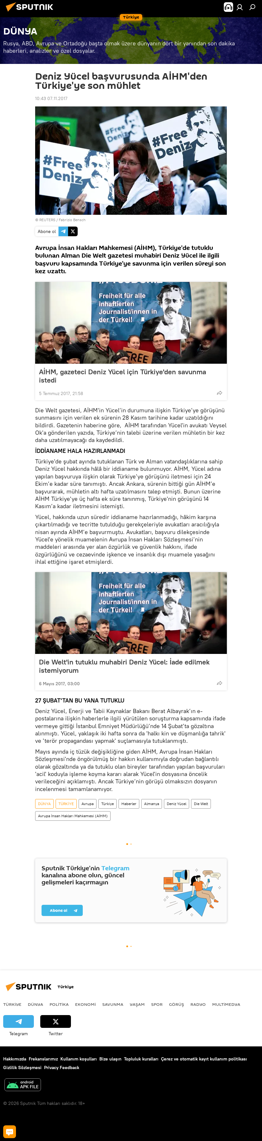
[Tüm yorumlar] (9, 1131)
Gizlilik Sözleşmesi (22, 1067)
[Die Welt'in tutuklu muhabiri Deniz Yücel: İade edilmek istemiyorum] (131, 613)
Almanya (151, 803)
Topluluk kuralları (141, 1059)
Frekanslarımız (43, 1059)
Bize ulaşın (110, 1059)
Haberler (128, 803)
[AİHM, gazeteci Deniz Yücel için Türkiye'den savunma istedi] (131, 323)
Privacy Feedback (61, 1067)
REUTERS (47, 219)
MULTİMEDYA (226, 1004)
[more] (219, 392)
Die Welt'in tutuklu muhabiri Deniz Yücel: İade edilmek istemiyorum (124, 666)
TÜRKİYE (66, 803)
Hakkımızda (14, 1059)
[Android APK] (22, 1085)
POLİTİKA (59, 1004)
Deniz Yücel (176, 803)
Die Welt (201, 803)
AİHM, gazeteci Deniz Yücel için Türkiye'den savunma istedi (122, 376)
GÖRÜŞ (176, 1004)
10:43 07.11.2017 (51, 98)
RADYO (198, 1004)
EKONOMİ (85, 1004)
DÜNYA (44, 803)
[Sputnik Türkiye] (31, 12)
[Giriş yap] (239, 7)
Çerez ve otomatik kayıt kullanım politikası (204, 1059)
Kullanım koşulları (78, 1059)
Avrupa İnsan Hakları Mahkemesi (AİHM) (73, 815)
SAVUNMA (112, 1004)
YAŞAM (137, 1004)
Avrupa (87, 803)
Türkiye (107, 803)
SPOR (157, 1004)
